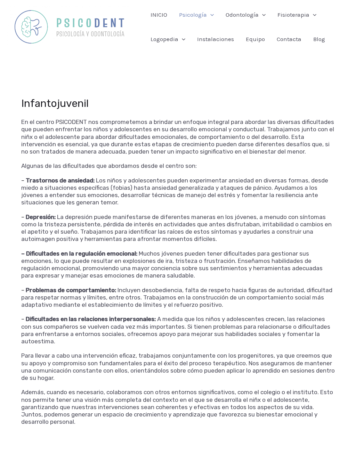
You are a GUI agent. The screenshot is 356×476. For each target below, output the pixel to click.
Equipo (255, 39)
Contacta (289, 39)
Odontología (242, 14)
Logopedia (164, 39)
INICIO (159, 14)
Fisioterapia (293, 14)
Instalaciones (215, 39)
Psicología (193, 14)
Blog (319, 39)
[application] (210, 14)
